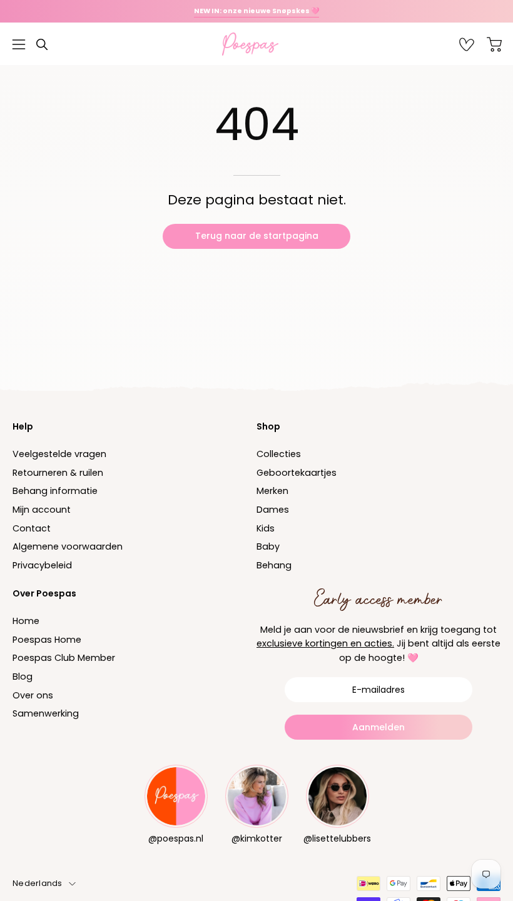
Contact (32, 528)
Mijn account (42, 509)
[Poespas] (256, 44)
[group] (256, 11)
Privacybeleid (42, 565)
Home (26, 621)
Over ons (33, 695)
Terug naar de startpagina (256, 235)
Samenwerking (46, 713)
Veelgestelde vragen (59, 454)
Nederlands (38, 883)
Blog (23, 676)
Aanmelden (378, 727)
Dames (272, 509)
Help (23, 426)
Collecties (278, 454)
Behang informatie (55, 491)
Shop (268, 426)
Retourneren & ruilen (58, 472)
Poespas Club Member (64, 658)
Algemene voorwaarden (68, 547)
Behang (274, 565)
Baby (268, 547)
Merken (272, 491)
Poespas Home (47, 639)
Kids (265, 528)
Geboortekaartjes (296, 472)
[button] (42, 44)
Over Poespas (44, 593)
